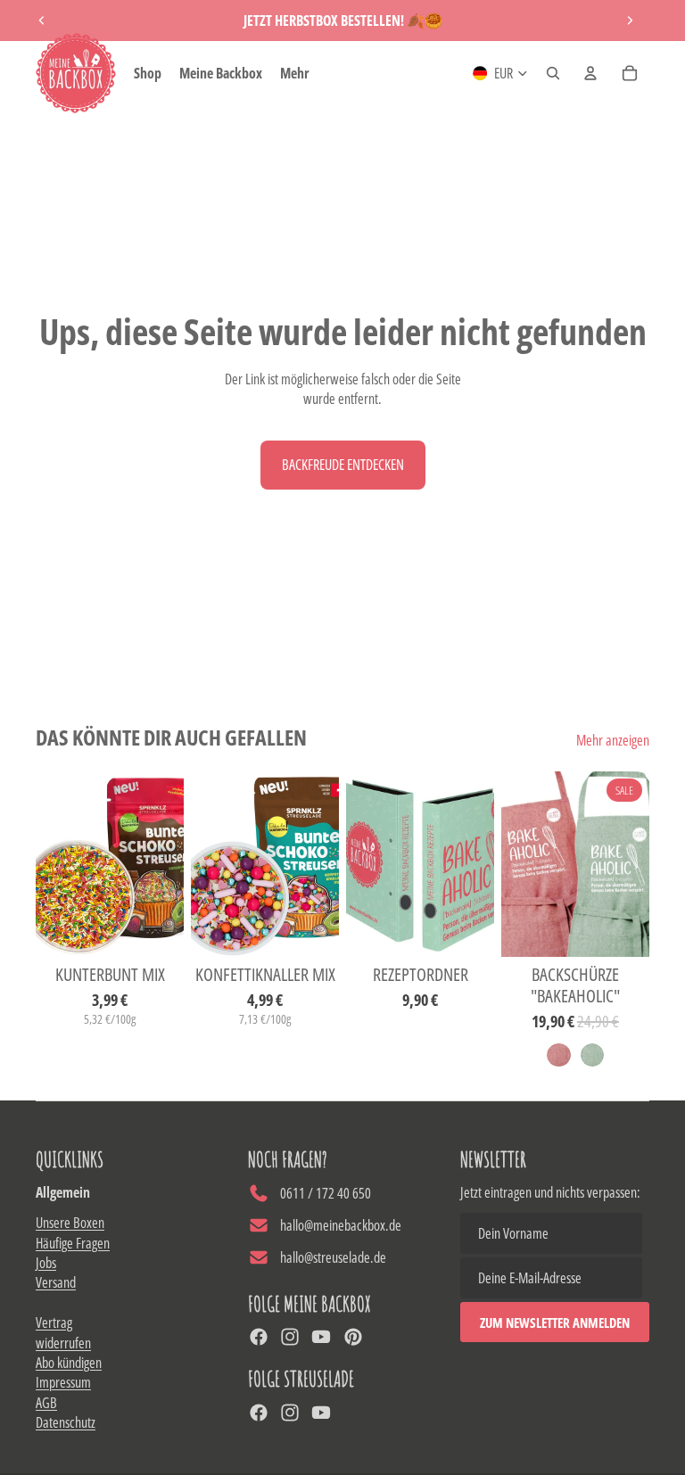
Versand (56, 1282)
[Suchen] (553, 73)
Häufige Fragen (73, 1243)
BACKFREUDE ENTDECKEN (343, 464)
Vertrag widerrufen (63, 1332)
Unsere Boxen (70, 1222)
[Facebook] (258, 1336)
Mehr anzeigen (612, 740)
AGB (46, 1403)
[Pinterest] (353, 1336)
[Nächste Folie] (629, 20)
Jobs (46, 1263)
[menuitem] (294, 73)
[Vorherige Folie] (42, 20)
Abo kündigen (69, 1362)
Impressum (63, 1382)
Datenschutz (65, 1422)
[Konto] (590, 73)
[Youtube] (321, 1336)
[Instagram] (290, 1336)
